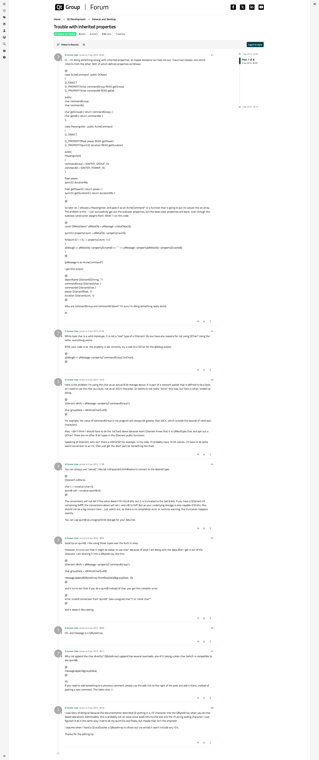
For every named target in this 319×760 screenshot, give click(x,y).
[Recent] (4, 10)
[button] (4, 756)
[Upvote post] (198, 321)
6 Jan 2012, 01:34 (96, 331)
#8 (212, 707)
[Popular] (4, 24)
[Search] (4, 44)
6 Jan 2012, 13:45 (96, 379)
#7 (212, 651)
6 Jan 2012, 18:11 (96, 651)
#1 (212, 55)
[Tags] (4, 17)
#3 (212, 379)
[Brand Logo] (81, 7)
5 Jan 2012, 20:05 (96, 55)
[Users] (4, 30)
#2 (212, 331)
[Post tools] (210, 321)
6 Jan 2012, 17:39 (96, 464)
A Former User (72, 55)
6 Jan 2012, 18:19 (96, 707)
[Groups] (4, 37)
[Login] (315, 4)
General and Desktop (66, 33)
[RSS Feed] (83, 44)
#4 (212, 464)
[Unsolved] (4, 57)
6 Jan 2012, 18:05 (96, 628)
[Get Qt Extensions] (4, 50)
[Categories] (4, 4)
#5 (212, 538)
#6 (212, 628)
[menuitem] (315, 4)
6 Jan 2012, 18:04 (96, 538)
